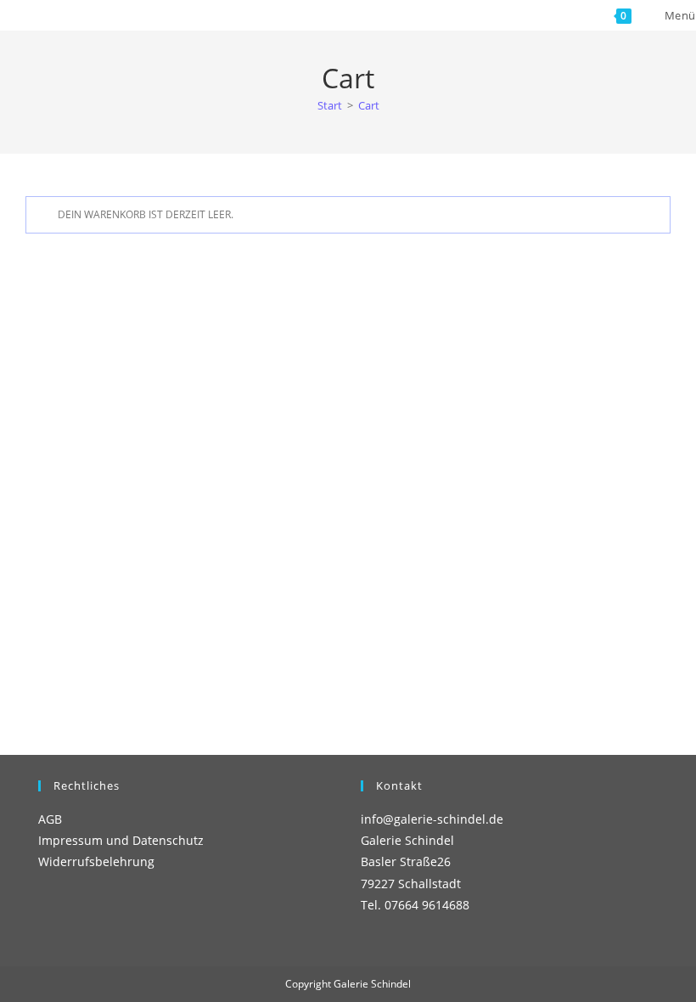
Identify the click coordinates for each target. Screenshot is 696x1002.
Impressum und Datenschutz (121, 840)
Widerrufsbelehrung (96, 861)
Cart (368, 105)
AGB (50, 819)
